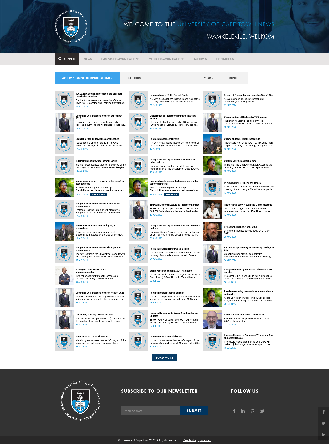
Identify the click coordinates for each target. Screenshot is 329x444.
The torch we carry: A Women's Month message (248, 205)
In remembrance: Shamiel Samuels (167, 292)
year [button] (207, 78)
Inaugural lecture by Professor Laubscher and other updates (173, 161)
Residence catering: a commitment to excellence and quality (248, 292)
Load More (164, 357)
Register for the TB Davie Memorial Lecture (97, 139)
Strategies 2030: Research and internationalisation (91, 270)
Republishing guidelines (197, 440)
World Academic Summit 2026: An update (171, 270)
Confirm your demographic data (240, 161)
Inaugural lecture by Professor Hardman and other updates (98, 205)
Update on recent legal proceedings (242, 139)
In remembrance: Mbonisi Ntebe (166, 336)
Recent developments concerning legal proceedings (95, 227)
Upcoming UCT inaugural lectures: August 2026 (100, 292)
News (88, 58)
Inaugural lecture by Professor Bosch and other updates (174, 314)
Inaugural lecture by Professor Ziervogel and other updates (98, 249)
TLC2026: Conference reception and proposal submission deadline (99, 95)
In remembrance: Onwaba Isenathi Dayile (96, 161)
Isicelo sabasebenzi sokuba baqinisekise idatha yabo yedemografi (174, 182)
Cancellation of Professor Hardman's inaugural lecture (173, 117)
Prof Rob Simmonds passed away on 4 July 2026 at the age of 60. (246, 320)
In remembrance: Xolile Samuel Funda (169, 95)
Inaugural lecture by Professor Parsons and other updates (175, 227)
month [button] (234, 78)
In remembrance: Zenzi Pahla (164, 139)
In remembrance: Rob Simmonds (92, 336)
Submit (194, 411)
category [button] (135, 78)
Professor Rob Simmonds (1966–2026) (244, 314)
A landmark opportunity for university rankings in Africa (249, 249)
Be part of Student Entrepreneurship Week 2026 (248, 95)
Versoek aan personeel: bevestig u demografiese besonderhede (100, 182)
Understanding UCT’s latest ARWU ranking (245, 117)
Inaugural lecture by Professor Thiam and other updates (248, 270)
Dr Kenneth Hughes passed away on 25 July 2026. (247, 232)
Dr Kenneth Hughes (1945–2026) (241, 227)
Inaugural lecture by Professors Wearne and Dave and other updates (249, 336)
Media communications (166, 58)
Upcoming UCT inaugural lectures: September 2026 (99, 117)
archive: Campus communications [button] (86, 78)
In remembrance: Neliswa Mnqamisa (242, 183)
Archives (200, 58)
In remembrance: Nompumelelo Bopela (169, 249)
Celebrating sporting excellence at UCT (95, 314)
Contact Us (225, 58)
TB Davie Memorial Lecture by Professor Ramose (174, 205)
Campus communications (120, 58)
